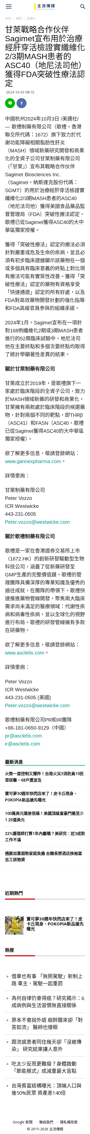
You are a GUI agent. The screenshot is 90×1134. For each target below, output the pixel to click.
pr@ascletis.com (23, 736)
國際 (19, 18)
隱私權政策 (69, 1122)
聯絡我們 (46, 1122)
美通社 (31, 18)
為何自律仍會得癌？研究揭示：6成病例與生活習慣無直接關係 (48, 1002)
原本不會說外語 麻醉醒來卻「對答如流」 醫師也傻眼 (47, 1024)
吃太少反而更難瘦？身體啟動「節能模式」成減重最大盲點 (44, 1067)
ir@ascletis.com (22, 743)
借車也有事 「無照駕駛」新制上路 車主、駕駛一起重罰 (47, 980)
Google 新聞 (22, 1122)
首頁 (8, 18)
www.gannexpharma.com (33, 461)
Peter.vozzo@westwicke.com (37, 522)
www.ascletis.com (24, 652)
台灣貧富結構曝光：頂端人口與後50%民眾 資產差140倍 (47, 1089)
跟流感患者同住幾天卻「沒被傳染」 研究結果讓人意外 (47, 1045)
